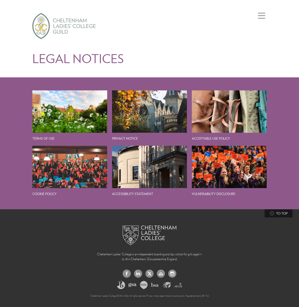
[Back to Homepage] (149, 235)
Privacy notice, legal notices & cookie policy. (165, 295)
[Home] (64, 26)
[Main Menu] (261, 16)
